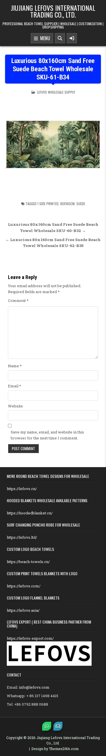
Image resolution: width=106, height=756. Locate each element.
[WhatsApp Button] (46, 726)
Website (15, 406)
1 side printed (48, 203)
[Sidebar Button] (72, 38)
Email (14, 385)
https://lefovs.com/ (23, 586)
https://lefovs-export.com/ (30, 638)
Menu (44, 38)
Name (15, 365)
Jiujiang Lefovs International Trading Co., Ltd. (53, 11)
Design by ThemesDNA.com (55, 748)
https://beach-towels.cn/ (28, 561)
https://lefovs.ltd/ (22, 537)
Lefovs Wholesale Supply (56, 92)
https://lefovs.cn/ (22, 488)
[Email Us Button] (57, 726)
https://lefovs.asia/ (23, 610)
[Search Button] (60, 38)
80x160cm (67, 203)
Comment (18, 300)
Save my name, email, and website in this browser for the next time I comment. (47, 435)
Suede (80, 203)
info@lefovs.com (34, 687)
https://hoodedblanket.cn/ (30, 513)
